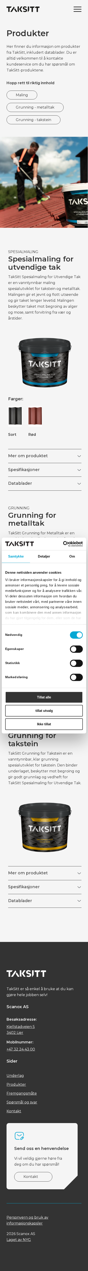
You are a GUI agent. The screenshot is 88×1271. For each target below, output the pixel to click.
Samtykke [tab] (16, 556)
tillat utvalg (44, 711)
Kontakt (14, 1111)
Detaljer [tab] (44, 556)
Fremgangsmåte (22, 1093)
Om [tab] (72, 556)
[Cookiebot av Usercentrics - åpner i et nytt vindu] (63, 544)
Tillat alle (44, 697)
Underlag (15, 1075)
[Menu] (75, 9)
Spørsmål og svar (22, 1102)
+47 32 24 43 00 (21, 1049)
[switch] (76, 649)
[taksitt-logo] (36, 9)
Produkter (16, 1084)
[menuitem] (75, 9)
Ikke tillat (44, 724)
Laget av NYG (19, 1240)
